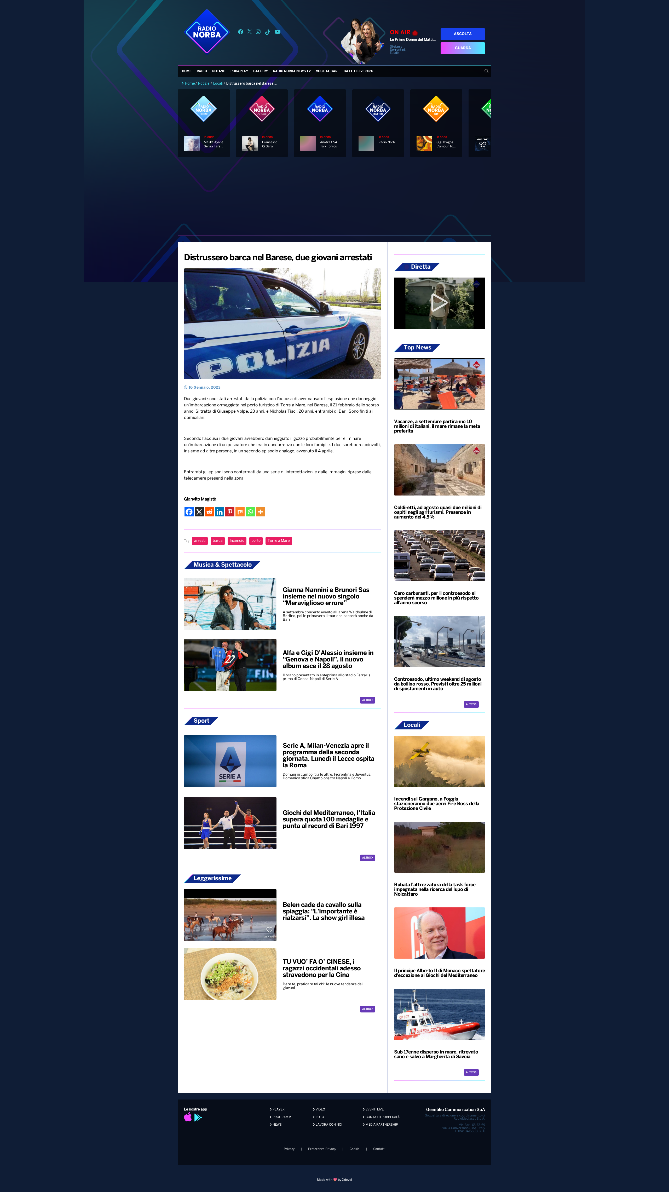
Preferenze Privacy (322, 1149)
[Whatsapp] (250, 511)
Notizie (218, 71)
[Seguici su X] (249, 32)
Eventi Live (374, 1109)
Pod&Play (239, 71)
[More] (260, 511)
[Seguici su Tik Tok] (267, 32)
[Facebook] (189, 511)
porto (256, 541)
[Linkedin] (219, 511)
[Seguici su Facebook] (240, 32)
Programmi (282, 1117)
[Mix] (240, 511)
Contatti (379, 1149)
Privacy (289, 1149)
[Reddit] (209, 511)
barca (218, 541)
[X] (199, 511)
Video (320, 1109)
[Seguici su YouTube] (278, 32)
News (277, 1124)
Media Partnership (381, 1124)
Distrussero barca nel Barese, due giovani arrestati (278, 258)
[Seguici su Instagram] (258, 32)
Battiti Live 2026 (358, 71)
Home (187, 71)
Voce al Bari (327, 71)
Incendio (237, 541)
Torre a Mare (279, 541)
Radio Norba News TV (292, 71)
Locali (218, 83)
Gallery (260, 71)
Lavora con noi (328, 1124)
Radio (202, 71)
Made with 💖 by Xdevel (334, 1179)
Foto (319, 1117)
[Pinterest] (229, 511)
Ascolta (463, 34)
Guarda (463, 48)
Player (278, 1109)
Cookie (355, 1149)
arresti (200, 541)
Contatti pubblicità (382, 1117)
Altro (366, 700)
